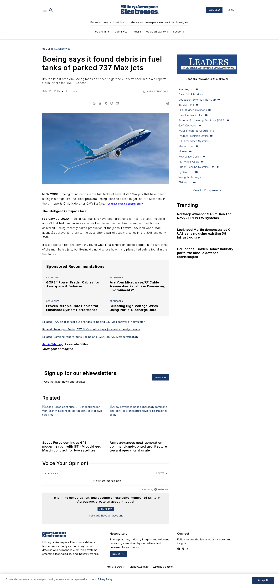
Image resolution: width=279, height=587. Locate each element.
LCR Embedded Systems (193, 141)
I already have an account (106, 515)
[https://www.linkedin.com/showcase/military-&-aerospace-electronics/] (183, 548)
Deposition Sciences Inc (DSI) (197, 99)
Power (137, 32)
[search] (50, 10)
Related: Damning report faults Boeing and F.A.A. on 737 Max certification (90, 336)
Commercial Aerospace (56, 49)
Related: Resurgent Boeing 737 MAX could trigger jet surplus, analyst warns (91, 329)
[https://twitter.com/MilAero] (187, 548)
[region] (105, 481)
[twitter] (105, 103)
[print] (167, 103)
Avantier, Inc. (186, 89)
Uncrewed (121, 32)
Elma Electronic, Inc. (191, 115)
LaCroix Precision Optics (193, 135)
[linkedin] (100, 103)
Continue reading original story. (125, 203)
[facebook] (94, 103)
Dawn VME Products (191, 94)
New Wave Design (189, 156)
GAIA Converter (188, 125)
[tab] (51, 473)
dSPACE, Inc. (186, 104)
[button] (44, 10)
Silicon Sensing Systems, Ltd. (196, 166)
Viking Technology (189, 177)
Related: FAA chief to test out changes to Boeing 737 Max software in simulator (93, 321)
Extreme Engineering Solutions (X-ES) (201, 120)
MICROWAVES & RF (139, 567)
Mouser (183, 151)
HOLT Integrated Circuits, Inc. (196, 130)
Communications (157, 32)
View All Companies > (207, 190)
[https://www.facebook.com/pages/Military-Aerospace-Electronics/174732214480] (178, 548)
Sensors (178, 32)
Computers (102, 32)
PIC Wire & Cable (188, 161)
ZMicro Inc (185, 182)
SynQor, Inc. (186, 172)
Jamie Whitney (52, 344)
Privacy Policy (105, 579)
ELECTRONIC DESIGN (163, 567)
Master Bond (186, 146)
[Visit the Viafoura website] (161, 489)
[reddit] (111, 103)
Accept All (263, 580)
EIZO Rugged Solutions (192, 110)
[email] (117, 103)
